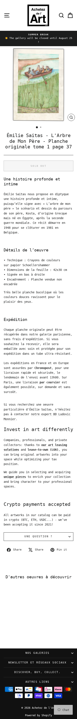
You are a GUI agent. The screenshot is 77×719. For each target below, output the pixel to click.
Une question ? (38, 536)
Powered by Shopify (38, 715)
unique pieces (15, 476)
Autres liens (37, 681)
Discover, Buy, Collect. (37, 672)
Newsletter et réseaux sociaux (37, 662)
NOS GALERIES (37, 652)
